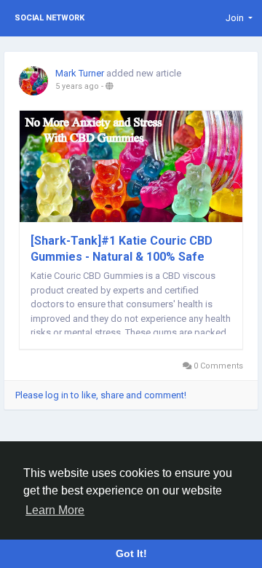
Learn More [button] (54, 510)
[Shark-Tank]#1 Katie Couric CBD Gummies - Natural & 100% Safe (122, 249)
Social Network (49, 18)
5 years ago (77, 86)
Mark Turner (79, 73)
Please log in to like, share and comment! (100, 395)
